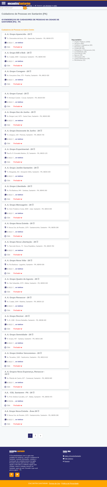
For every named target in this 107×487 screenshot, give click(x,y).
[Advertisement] (87, 23)
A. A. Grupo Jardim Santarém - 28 (21, 168)
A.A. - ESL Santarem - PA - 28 (19, 392)
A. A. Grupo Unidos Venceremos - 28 (22, 353)
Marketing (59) (79, 47)
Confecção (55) (79, 48)
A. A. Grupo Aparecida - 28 (17, 34)
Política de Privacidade (70, 483)
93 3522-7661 (11, 43)
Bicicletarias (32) (79, 60)
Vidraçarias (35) (79, 57)
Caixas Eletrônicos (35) (82, 58)
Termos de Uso (54, 483)
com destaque (47, 5)
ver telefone (19, 43)
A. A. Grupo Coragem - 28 (17, 71)
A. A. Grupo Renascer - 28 (17, 297)
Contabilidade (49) (80, 52)
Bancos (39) (78, 55)
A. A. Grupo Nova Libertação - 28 (20, 242)
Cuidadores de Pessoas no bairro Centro (18, 30)
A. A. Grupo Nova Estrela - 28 (19, 223)
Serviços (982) (79, 43)
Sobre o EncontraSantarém (72, 456)
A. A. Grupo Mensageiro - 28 (18, 205)
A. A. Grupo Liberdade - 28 (17, 186)
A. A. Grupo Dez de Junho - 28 (19, 112)
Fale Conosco (69, 458)
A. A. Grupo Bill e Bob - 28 (17, 53)
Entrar (30, 5)
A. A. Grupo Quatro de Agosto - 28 (21, 279)
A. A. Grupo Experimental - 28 (19, 149)
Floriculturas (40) (80, 53)
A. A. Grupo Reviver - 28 (16, 316)
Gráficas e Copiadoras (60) (83, 45)
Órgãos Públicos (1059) (82, 42)
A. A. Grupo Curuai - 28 (16, 93)
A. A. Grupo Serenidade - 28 (18, 334)
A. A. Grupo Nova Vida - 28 (18, 260)
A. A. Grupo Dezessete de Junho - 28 (22, 131)
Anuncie (67, 461)
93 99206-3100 (12, 401)
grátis (55, 5)
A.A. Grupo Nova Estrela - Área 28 (21, 411)
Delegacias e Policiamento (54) (84, 50)
